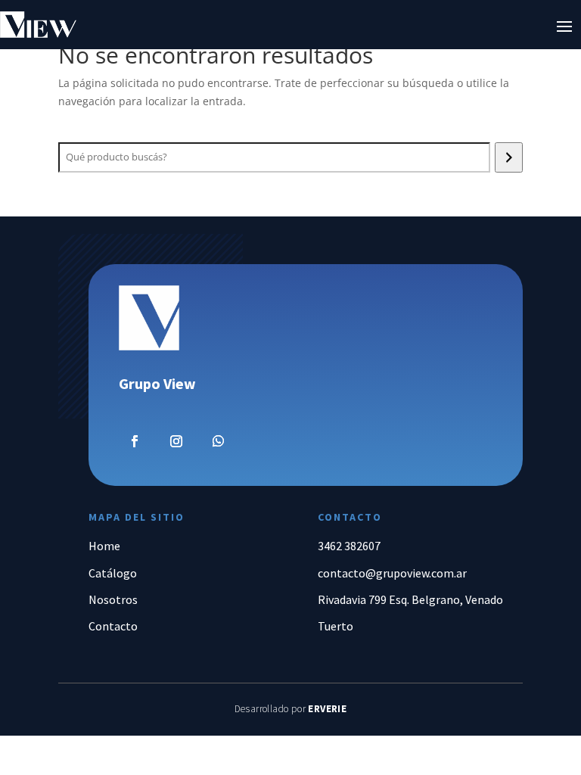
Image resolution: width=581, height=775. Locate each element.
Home (104, 545)
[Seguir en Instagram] (176, 441)
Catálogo (113, 572)
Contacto (113, 625)
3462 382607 (349, 545)
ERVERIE (327, 708)
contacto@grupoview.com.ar (392, 572)
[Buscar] (509, 157)
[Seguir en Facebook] (135, 441)
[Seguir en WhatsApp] (218, 441)
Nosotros (113, 599)
